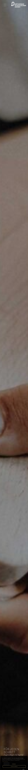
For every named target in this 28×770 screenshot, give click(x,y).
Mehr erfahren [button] (5, 761)
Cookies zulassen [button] (14, 766)
